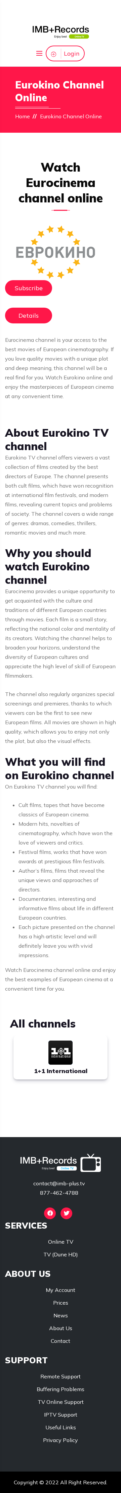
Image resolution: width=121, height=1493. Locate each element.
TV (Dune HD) (60, 1254)
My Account (60, 1290)
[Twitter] (66, 1213)
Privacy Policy (60, 1440)
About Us (60, 1328)
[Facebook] (50, 1213)
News (60, 1315)
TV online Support (61, 1401)
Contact (60, 1341)
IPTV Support (60, 1414)
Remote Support (60, 1376)
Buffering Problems (60, 1389)
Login (72, 53)
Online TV (60, 1241)
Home (22, 116)
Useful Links (60, 1427)
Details (28, 315)
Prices (60, 1302)
